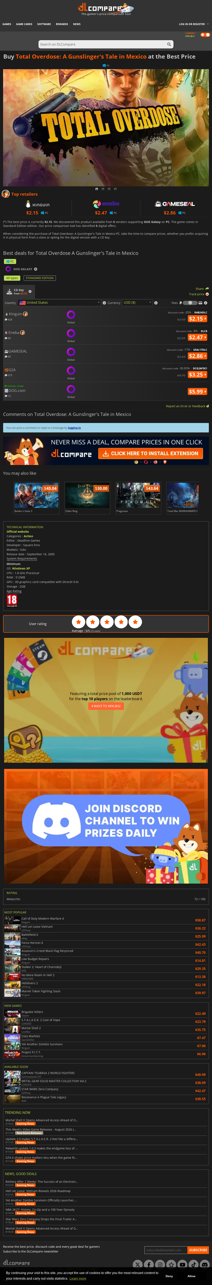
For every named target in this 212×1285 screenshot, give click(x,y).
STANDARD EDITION (40, 278)
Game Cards (24, 24)
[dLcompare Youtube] (181, 1265)
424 (9, 319)
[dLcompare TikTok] (192, 1265)
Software (44, 24)
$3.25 (196, 374)
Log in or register (192, 24)
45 (9, 356)
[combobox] (59, 302)
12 (9, 395)
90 (9, 338)
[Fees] (190, 303)
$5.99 (196, 391)
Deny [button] (169, 1276)
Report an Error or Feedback (186, 406)
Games (6, 24)
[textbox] (34, 303)
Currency (114, 302)
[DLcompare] (16, 1262)
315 (9, 375)
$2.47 (196, 337)
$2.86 (196, 355)
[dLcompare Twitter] (136, 1265)
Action (28, 536)
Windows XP (21, 568)
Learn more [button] (78, 1278)
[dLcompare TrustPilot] (170, 1265)
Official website (18, 532)
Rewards (62, 24)
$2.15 (196, 318)
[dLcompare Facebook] (148, 1265)
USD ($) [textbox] (129, 302)
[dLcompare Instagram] (159, 1265)
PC (12, 261)
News (77, 24)
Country (10, 302)
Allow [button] (191, 1276)
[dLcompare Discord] (204, 1265)
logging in (74, 428)
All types (12, 278)
